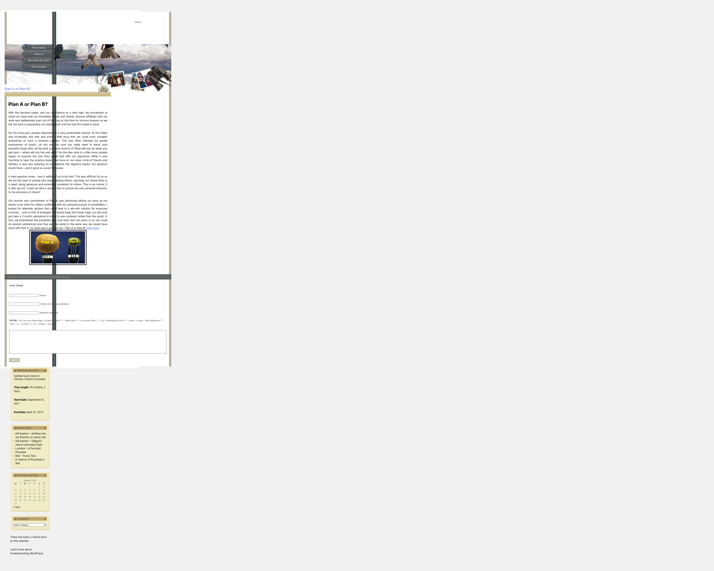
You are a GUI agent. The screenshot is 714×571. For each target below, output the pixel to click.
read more (92, 227)
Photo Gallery (39, 48)
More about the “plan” (39, 60)
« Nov (16, 507)
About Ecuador (38, 67)
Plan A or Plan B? (17, 89)
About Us (39, 54)
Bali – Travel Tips (25, 455)
